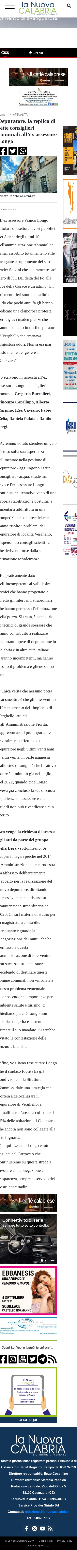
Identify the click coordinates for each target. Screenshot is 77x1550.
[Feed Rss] (50, 1529)
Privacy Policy (64, 1540)
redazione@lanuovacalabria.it (47, 1511)
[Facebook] (27, 1529)
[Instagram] (34, 1529)
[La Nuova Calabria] (37, 8)
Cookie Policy (46, 1540)
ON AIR (38, 53)
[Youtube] (42, 1529)
